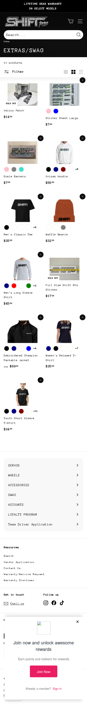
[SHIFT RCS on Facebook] (54, 602)
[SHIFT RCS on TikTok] (62, 602)
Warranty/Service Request (24, 574)
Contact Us (12, 568)
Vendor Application (19, 562)
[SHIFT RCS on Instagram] (46, 602)
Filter (17, 71)
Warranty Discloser (19, 580)
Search (9, 555)
